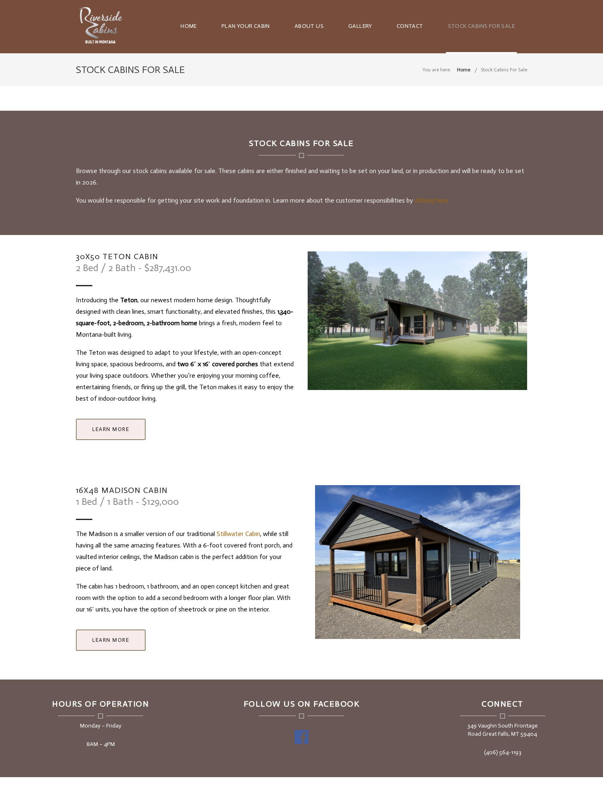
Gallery (360, 26)
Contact (410, 26)
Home (188, 26)
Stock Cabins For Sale (481, 26)
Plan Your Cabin (246, 26)
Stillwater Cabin (238, 534)
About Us (309, 26)
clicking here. (432, 200)
